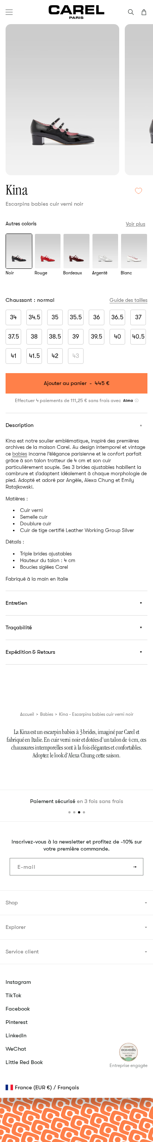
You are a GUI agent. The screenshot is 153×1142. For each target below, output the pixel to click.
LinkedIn (16, 1035)
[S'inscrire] (135, 866)
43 (78, 357)
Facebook (18, 1009)
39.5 (96, 336)
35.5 (76, 317)
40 (117, 336)
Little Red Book (24, 1062)
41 (13, 356)
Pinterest (16, 1022)
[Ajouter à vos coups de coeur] (138, 191)
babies (19, 454)
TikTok (14, 995)
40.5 (138, 336)
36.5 (117, 317)
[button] (9, 12)
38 (34, 336)
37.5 (13, 336)
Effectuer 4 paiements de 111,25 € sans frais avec (68, 400)
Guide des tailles (128, 300)
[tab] (69, 812)
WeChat (16, 1049)
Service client (22, 952)
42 (55, 356)
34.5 (34, 317)
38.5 (55, 336)
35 (55, 317)
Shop (12, 903)
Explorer (16, 927)
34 (13, 317)
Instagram (18, 982)
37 (138, 317)
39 (75, 336)
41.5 (34, 356)
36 (96, 317)
